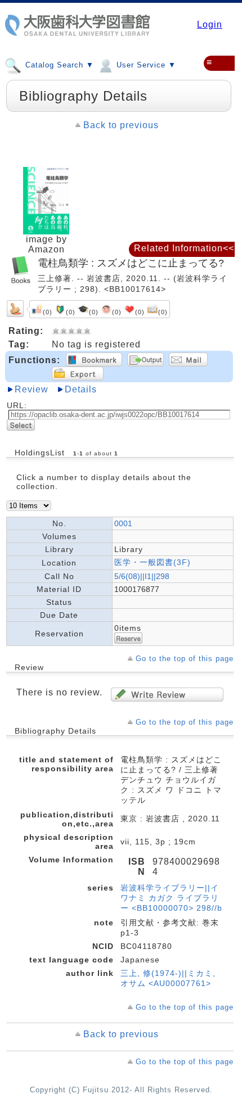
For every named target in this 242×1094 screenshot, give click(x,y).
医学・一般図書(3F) (152, 562)
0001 (123, 523)
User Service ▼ (145, 65)
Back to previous (121, 125)
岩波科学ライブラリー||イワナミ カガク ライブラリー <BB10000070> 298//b (171, 897)
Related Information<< (184, 248)
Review (31, 389)
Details (81, 389)
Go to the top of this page (185, 658)
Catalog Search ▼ (58, 65)
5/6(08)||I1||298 (141, 576)
